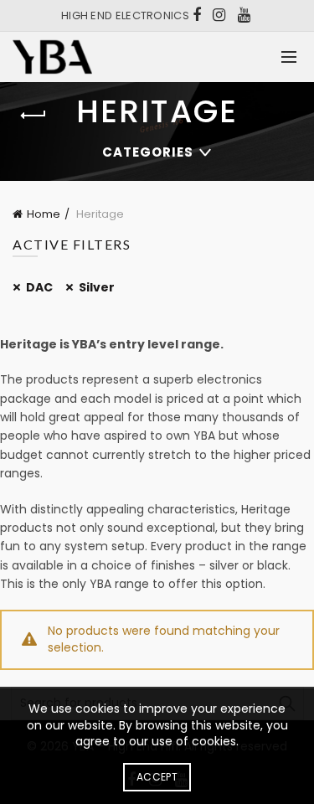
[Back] (33, 115)
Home (43, 214)
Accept (157, 777)
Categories (147, 152)
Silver (97, 287)
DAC (39, 287)
